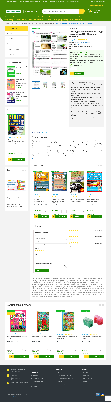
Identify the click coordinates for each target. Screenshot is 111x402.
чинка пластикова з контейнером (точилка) (67, 337)
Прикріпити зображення (43, 263)
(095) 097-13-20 (15, 379)
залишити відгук (94, 194)
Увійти (91, 1)
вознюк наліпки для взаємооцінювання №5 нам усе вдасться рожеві (21, 83)
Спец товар (12, 54)
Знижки (86, 384)
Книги (10, 33)
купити (57, 204)
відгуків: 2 (61, 334)
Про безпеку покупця (64, 375)
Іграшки (11, 38)
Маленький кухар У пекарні (90, 336)
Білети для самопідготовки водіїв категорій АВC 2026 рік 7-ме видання (16, 141)
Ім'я (36, 235)
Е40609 (63, 341)
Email (37, 242)
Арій (78, 44)
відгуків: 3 (12, 137)
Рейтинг (37, 248)
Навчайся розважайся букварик (17, 336)
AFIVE (14, 396)
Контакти (45, 1)
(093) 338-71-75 (15, 375)
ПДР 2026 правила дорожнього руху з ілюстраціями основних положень (77, 201)
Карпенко (13, 341)
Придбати (18, 159)
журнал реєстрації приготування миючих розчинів (21, 69)
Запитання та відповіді (73, 1)
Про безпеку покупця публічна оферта (29, 1)
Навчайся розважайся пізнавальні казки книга (42, 337)
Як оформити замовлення (65, 378)
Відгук (37, 254)
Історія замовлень (38, 378)
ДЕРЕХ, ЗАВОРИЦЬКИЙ (82, 42)
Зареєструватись (100, 1)
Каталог (33, 11)
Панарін (93, 202)
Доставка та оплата (11, 1)
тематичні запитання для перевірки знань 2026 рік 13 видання (40, 201)
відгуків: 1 (56, 194)
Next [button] (25, 170)
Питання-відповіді (38, 381)
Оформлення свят (14, 49)
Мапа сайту (61, 384)
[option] (16, 138)
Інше (85, 381)
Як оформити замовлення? (57, 1)
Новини (35, 386)
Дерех (39, 204)
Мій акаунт (36, 375)
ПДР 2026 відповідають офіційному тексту (59, 200)
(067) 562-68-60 (15, 377)
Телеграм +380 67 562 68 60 (19, 382)
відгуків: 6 (38, 194)
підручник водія (92, 197)
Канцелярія (12, 44)
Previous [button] (23, 170)
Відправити (41, 270)
